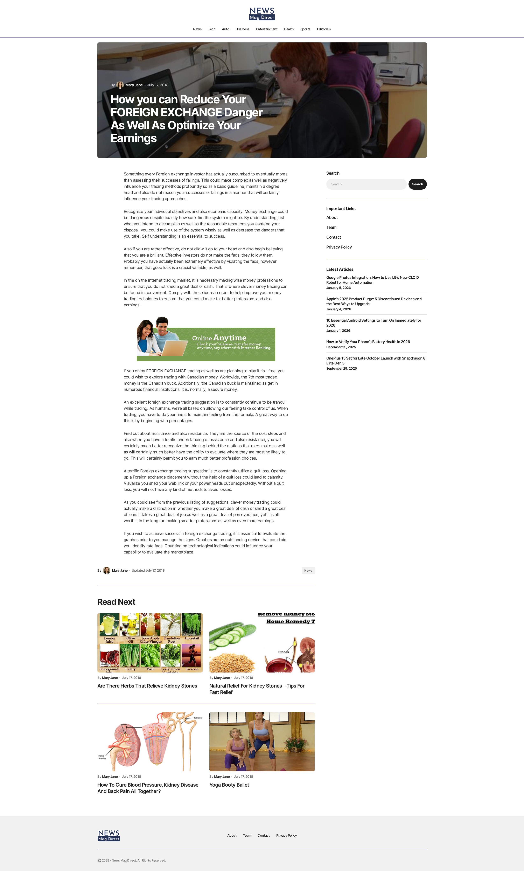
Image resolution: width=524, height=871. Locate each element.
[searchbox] (366, 184)
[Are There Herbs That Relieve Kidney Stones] (150, 643)
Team (331, 227)
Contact (333, 237)
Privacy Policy (339, 247)
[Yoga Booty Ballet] (262, 741)
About (332, 217)
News (308, 570)
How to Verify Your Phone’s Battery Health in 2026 (368, 342)
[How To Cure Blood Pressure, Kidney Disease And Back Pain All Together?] (150, 741)
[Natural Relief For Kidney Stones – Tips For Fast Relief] (262, 643)
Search (417, 184)
